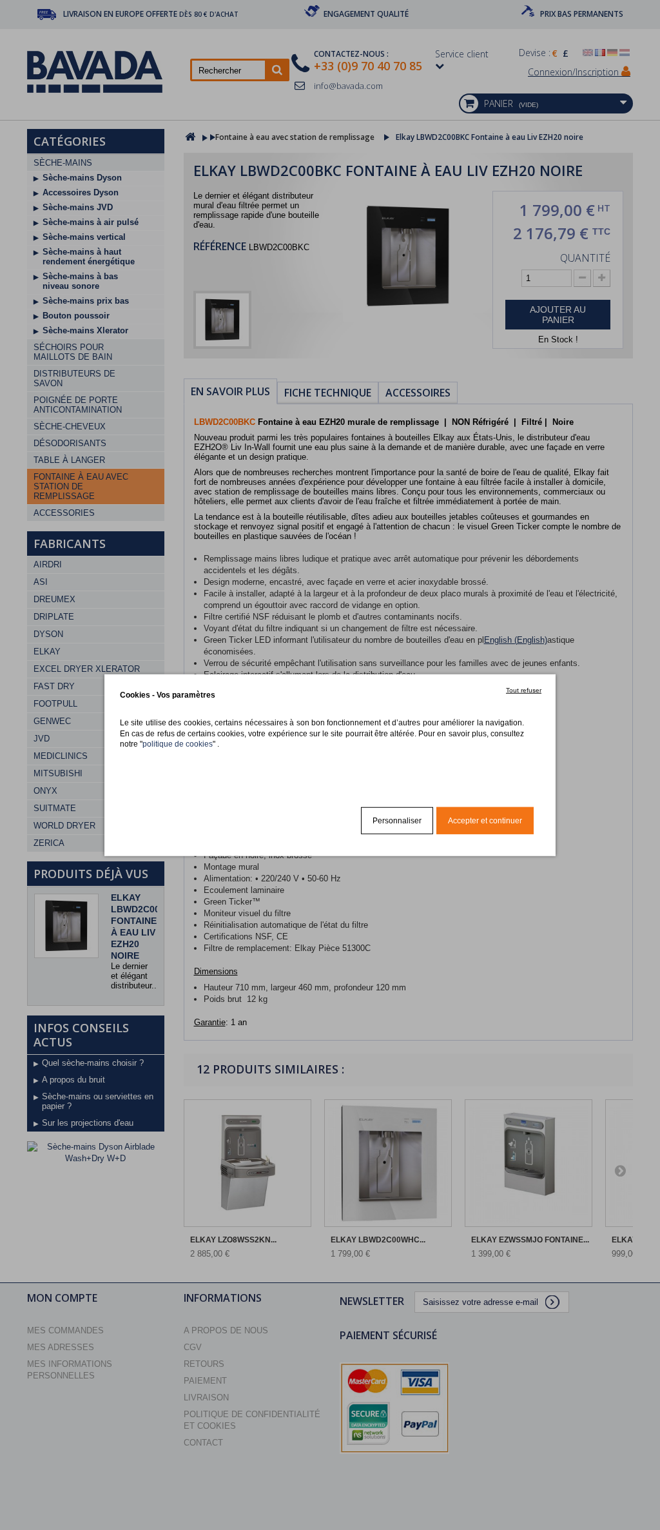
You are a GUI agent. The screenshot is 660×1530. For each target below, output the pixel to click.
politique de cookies (177, 744)
